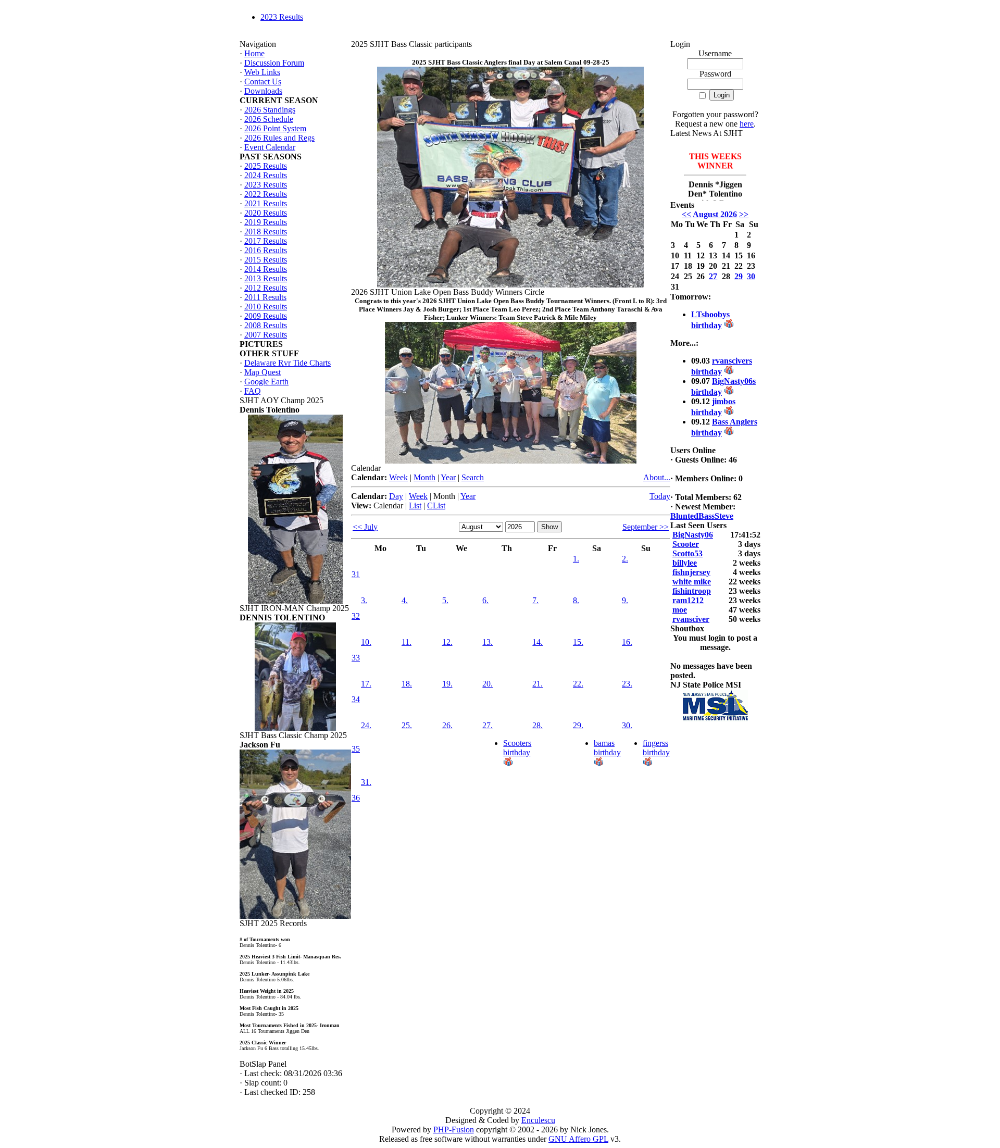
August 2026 (715, 214)
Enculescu (538, 1120)
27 (713, 276)
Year (448, 477)
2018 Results (265, 231)
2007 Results (265, 334)
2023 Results (281, 17)
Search (472, 477)
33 (356, 657)
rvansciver (690, 619)
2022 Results (265, 194)
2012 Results (265, 287)
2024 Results (265, 175)
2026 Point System (275, 128)
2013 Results (265, 278)
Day (396, 496)
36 (356, 797)
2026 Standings (269, 109)
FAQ (252, 390)
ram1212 (688, 600)
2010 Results (265, 306)
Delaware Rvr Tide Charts (287, 362)
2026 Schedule (268, 119)
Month (424, 477)
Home (254, 53)
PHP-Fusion (453, 1129)
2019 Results (265, 222)
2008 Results (265, 325)
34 (356, 699)
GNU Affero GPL (578, 1138)
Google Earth (266, 381)
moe (679, 609)
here (747, 123)
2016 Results (265, 250)
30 (751, 276)
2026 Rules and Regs (279, 137)
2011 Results (265, 297)
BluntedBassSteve (701, 515)
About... (656, 477)
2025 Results (265, 165)
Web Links (262, 72)
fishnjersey (691, 572)
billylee (684, 562)
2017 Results (265, 240)
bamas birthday (607, 748)
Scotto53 (687, 553)
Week (398, 477)
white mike (691, 581)
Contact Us (262, 81)
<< (686, 214)
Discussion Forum (274, 62)
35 (356, 748)
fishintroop (691, 591)
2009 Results (265, 315)
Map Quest (262, 372)
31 (356, 574)
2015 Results (265, 259)
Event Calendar (269, 147)
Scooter (685, 544)
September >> (645, 526)
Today (659, 496)
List (415, 505)
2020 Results (265, 212)
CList (436, 505)
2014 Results (265, 269)
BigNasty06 (692, 534)
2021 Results (265, 203)
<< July (365, 526)
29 (738, 276)
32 (356, 616)
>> (743, 214)
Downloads (263, 90)
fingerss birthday (656, 748)
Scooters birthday (517, 748)
